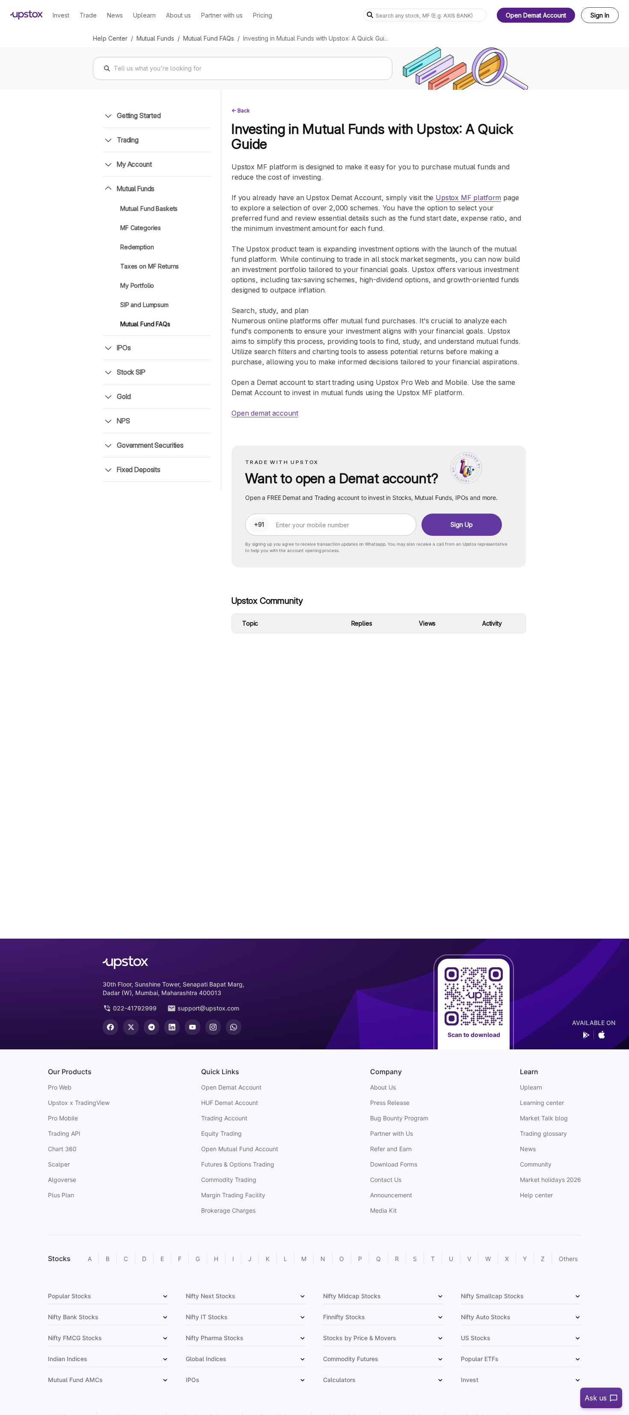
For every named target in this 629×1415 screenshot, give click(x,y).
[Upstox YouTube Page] (192, 1027)
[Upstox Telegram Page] (151, 1027)
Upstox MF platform (468, 197)
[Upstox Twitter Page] (131, 1027)
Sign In (599, 15)
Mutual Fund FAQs (208, 38)
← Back (240, 110)
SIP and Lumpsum (144, 304)
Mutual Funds (155, 38)
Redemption (137, 247)
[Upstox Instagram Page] (213, 1027)
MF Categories (140, 227)
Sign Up (462, 524)
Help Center (110, 38)
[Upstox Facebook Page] (110, 1027)
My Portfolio (137, 285)
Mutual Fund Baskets (149, 208)
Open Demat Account (536, 15)
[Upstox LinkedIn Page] (172, 1027)
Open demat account (264, 413)
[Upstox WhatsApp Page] (233, 1027)
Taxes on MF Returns (149, 266)
